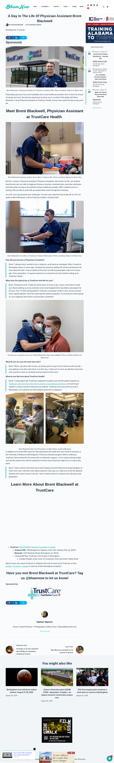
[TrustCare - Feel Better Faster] (45, 593)
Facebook (43, 547)
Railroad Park (97, 99)
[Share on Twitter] (23, 37)
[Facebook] (88, 5)
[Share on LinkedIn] (16, 37)
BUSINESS (45, 6)
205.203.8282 (24, 547)
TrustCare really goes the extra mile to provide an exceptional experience (37, 384)
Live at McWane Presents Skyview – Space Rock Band (100, 77)
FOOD (65, 6)
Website (35, 547)
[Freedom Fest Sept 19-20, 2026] (57, 757)
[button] (25, 418)
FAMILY (74, 6)
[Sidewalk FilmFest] (57, 730)
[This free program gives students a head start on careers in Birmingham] (92, 677)
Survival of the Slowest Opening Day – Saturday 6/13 (100, 56)
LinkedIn (52, 547)
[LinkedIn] (94, 5)
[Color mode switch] (107, 7)
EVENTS (56, 6)
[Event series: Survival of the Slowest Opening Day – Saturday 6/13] (106, 51)
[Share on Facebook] (9, 37)
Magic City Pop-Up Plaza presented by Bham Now (101, 94)
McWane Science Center (100, 61)
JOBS (35, 6)
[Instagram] (91, 5)
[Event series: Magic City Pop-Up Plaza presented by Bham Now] (105, 90)
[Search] (103, 7)
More (82, 6)
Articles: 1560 (44, 631)
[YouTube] (88, 8)
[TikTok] (97, 5)
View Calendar (97, 108)
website (9, 566)
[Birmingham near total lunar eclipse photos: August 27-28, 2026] (22, 677)
